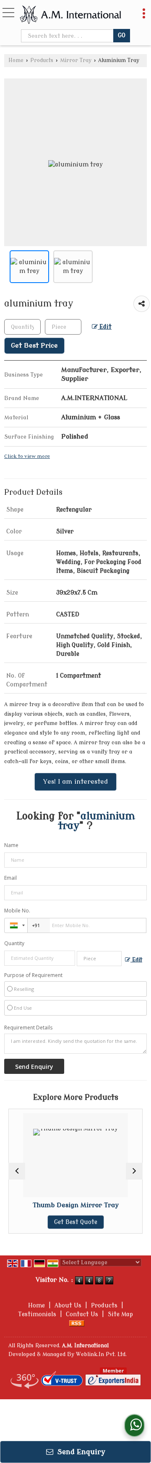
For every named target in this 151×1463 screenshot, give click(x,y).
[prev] (16, 1171)
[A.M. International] (70, 15)
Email (10, 877)
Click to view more (27, 456)
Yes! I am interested (75, 781)
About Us (68, 1305)
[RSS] (76, 1323)
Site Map (120, 1314)
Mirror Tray (75, 60)
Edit (105, 327)
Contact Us (82, 1314)
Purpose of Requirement (33, 975)
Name (11, 845)
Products (41, 60)
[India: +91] (16, 925)
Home (15, 60)
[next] (134, 1171)
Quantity (14, 943)
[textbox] (68, 35)
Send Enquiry (80, 1452)
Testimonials (37, 1314)
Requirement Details (28, 1028)
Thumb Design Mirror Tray (59, 1205)
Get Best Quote (58, 1222)
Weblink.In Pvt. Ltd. (101, 1354)
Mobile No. (17, 910)
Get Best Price (34, 345)
